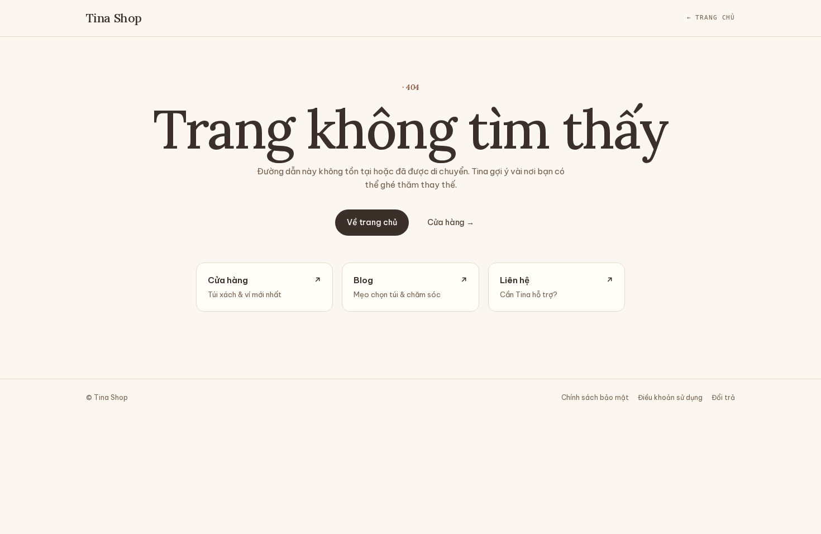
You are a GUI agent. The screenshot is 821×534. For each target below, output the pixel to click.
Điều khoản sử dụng (670, 397)
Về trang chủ (372, 222)
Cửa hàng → (450, 222)
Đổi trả (723, 397)
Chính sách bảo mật (595, 397)
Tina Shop (114, 18)
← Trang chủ (711, 17)
